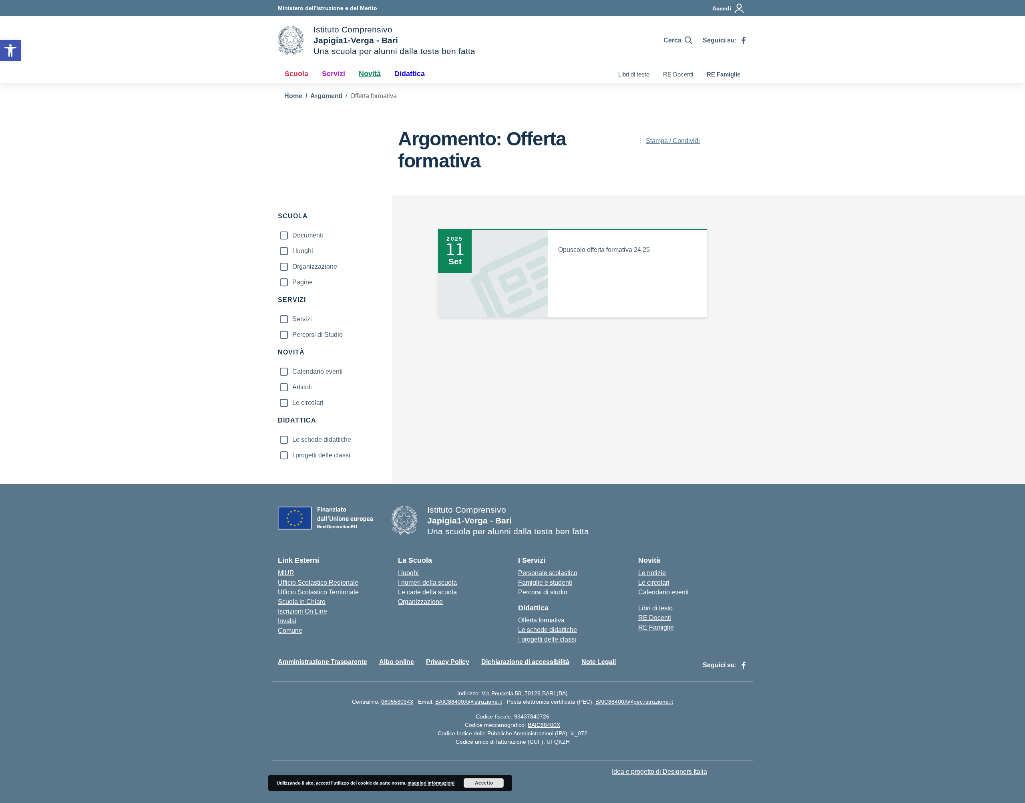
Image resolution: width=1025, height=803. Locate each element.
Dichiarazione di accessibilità (525, 661)
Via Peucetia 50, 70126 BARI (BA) (525, 693)
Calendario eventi (317, 371)
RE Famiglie (723, 74)
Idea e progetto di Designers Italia (659, 771)
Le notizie (652, 573)
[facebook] (743, 40)
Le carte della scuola (427, 592)
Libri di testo (633, 74)
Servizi (302, 319)
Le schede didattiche (321, 439)
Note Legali (598, 661)
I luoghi (302, 251)
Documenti (307, 235)
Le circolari (308, 402)
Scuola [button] (296, 74)
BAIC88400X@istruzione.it (468, 701)
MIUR (286, 573)
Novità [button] (370, 74)
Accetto (484, 783)
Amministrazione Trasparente (322, 661)
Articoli (302, 387)
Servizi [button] (333, 74)
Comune (290, 630)
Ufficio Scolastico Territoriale (318, 592)
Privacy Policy (447, 661)
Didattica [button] (409, 74)
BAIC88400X (544, 725)
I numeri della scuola (427, 582)
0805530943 (397, 701)
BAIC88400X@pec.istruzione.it (634, 701)
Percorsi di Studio (317, 334)
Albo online (396, 661)
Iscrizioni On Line (302, 611)
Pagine (302, 282)
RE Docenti (678, 74)
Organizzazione (314, 266)
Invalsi (287, 621)
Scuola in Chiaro (302, 601)
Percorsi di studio (542, 592)
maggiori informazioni (431, 783)
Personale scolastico (547, 573)
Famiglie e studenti (545, 582)
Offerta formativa (541, 620)
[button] (10, 50)
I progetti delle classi (321, 455)
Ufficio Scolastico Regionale (318, 582)
